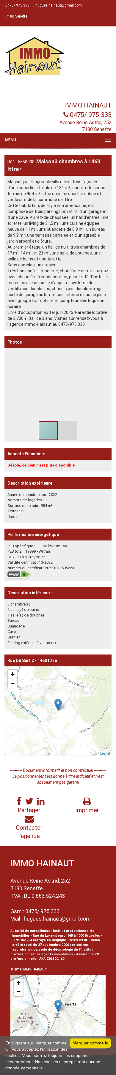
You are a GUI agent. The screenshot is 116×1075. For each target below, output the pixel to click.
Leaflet (105, 753)
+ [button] (13, 674)
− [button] (13, 683)
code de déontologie (56, 949)
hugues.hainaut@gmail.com (57, 919)
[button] (106, 353)
